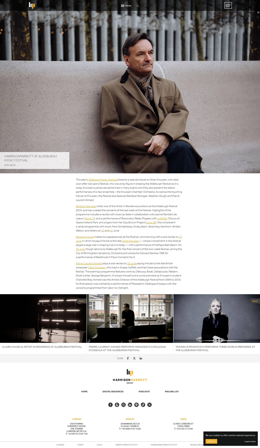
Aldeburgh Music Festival (102, 179)
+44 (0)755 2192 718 (77, 433)
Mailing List (172, 391)
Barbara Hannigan (86, 206)
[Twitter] (134, 358)
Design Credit (197, 445)
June (89, 218)
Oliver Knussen (130, 240)
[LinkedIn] (141, 358)
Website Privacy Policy (127, 445)
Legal (100, 445)
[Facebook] (128, 358)
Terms (80, 445)
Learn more (250, 441)
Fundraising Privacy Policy (164, 445)
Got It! (211, 441)
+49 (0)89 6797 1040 (131, 428)
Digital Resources (113, 391)
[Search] (137, 5)
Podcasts (144, 391)
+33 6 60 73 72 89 (184, 428)
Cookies (60, 445)
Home (84, 391)
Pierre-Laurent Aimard (89, 263)
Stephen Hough (85, 236)
